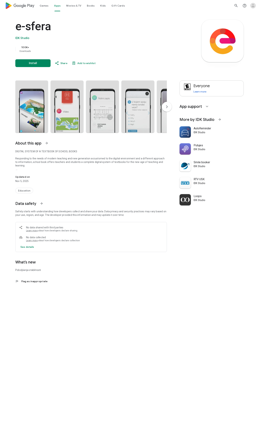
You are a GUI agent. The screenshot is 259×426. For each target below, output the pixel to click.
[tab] (44, 5)
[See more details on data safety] (27, 247)
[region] (85, 49)
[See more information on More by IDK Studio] (219, 119)
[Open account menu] (253, 5)
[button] (31, 106)
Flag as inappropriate (31, 281)
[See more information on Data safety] (41, 203)
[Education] (24, 190)
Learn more (32, 230)
